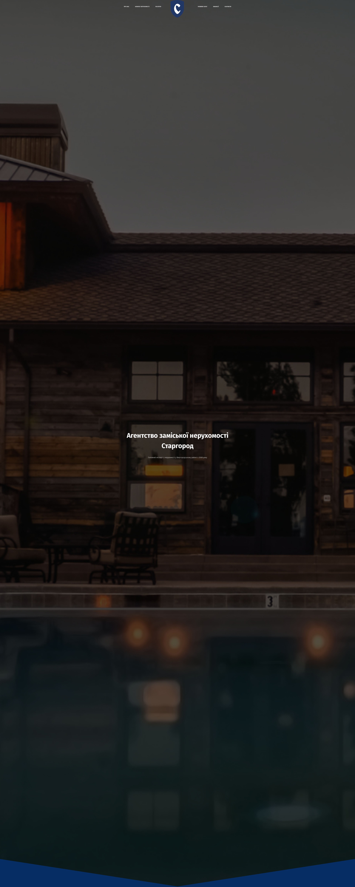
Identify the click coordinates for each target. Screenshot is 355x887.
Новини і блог (202, 6)
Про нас (126, 6)
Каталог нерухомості (142, 6)
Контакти (228, 6)
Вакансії (216, 6)
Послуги (158, 6)
